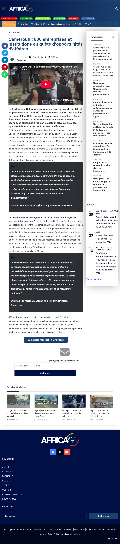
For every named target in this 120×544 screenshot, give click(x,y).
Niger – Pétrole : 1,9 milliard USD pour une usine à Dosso (99, 413)
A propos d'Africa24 (53, 529)
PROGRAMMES (9, 499)
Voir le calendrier (94, 279)
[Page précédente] (100, 196)
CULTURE (6, 490)
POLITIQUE (7, 472)
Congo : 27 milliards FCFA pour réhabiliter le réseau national (18, 413)
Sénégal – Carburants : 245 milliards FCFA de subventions (72, 413)
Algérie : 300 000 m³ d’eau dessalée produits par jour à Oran (46, 413)
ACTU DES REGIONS (12, 494)
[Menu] (3, 9)
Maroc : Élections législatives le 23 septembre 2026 (104, 238)
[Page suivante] (105, 196)
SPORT (5, 485)
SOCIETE (6, 481)
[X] (60, 452)
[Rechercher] (116, 9)
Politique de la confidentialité (67, 534)
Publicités (68, 529)
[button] (4, 46)
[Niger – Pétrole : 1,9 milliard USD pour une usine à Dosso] (101, 401)
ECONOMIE (7, 476)
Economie (14, 32)
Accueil (5, 467)
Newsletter (79, 529)
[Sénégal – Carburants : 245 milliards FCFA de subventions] (74, 401)
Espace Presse (93, 529)
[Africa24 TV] (21, 8)
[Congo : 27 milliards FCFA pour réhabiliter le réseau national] (18, 401)
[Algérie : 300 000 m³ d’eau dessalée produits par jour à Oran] (46, 401)
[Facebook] (53, 452)
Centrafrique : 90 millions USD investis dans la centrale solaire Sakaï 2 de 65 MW (54, 24)
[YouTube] (67, 452)
